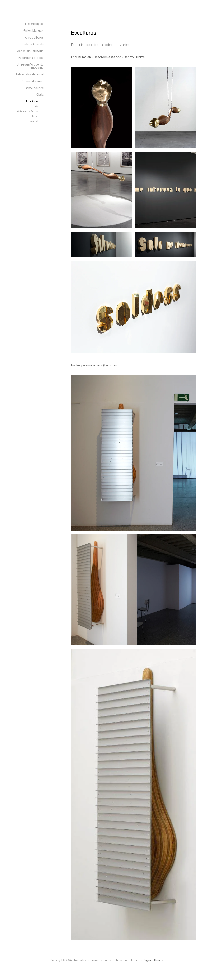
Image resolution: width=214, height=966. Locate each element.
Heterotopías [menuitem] (34, 24)
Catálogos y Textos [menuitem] (27, 111)
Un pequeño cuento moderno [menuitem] (30, 66)
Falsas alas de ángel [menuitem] (30, 74)
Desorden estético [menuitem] (31, 58)
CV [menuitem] (36, 106)
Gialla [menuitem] (40, 95)
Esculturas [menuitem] (32, 101)
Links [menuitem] (35, 116)
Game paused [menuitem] (34, 88)
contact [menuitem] (34, 121)
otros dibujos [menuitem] (34, 37)
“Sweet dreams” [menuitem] (33, 81)
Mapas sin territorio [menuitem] (30, 51)
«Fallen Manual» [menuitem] (33, 30)
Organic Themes (154, 960)
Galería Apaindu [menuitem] (33, 44)
